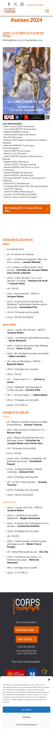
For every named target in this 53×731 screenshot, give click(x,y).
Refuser (26, 717)
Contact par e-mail (25, 630)
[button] (49, 679)
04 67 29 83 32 (25, 639)
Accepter (26, 709)
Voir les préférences (27, 724)
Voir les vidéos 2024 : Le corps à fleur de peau (23, 209)
